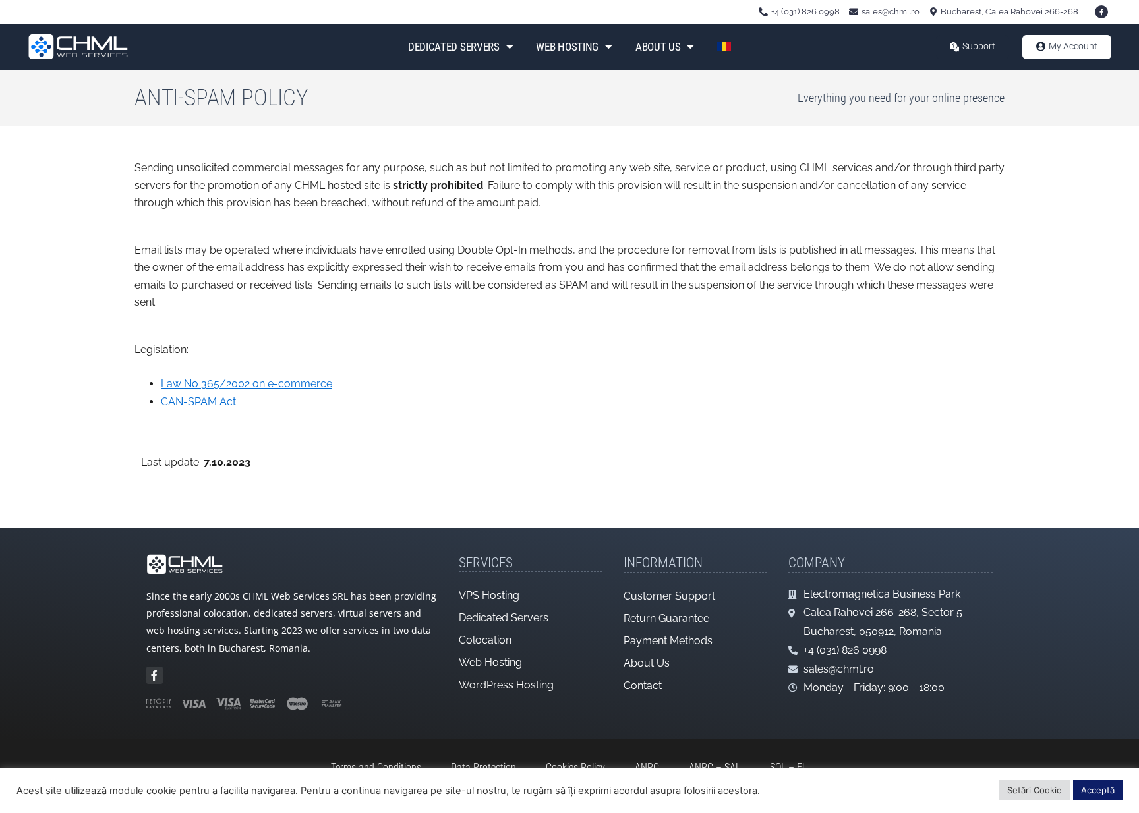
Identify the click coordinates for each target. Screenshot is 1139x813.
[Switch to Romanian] (724, 47)
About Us (658, 46)
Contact (643, 685)
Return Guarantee (666, 618)
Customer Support (669, 596)
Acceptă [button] (1098, 790)
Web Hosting (567, 46)
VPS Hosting (489, 595)
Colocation (485, 640)
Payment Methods (668, 640)
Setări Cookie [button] (1034, 790)
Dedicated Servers (454, 46)
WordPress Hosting (506, 685)
